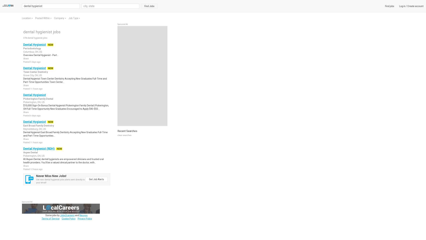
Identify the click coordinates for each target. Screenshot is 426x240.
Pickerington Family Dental (38, 99)
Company (59, 18)
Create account (415, 6)
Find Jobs (149, 6)
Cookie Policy (69, 218)
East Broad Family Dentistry (38, 125)
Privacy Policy (85, 218)
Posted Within (42, 18)
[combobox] (110, 6)
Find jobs (389, 6)
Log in (402, 6)
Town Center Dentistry (35, 72)
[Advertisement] (142, 76)
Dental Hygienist (34, 44)
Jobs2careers (67, 215)
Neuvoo (84, 215)
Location (26, 18)
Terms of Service (51, 218)
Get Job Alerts (96, 179)
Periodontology (32, 48)
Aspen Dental (30, 152)
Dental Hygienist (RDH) (39, 148)
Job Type (74, 18)
